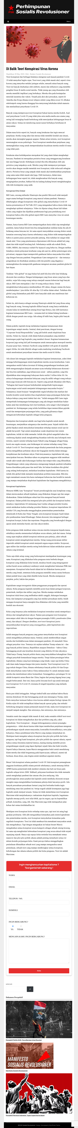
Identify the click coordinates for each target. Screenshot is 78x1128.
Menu (69, 21)
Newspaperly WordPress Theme (50, 1125)
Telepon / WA (15, 898)
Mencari (9, 984)
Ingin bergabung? (18, 922)
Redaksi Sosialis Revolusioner (40, 74)
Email (12, 887)
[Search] (30, 989)
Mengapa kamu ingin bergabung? (27, 936)
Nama (12, 875)
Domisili (13, 910)
